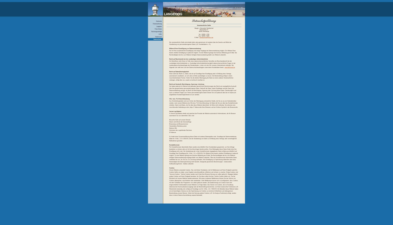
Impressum (158, 37)
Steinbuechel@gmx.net (206, 37)
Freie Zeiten (158, 29)
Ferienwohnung (157, 24)
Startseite (159, 21)
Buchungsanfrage (156, 31)
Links (160, 34)
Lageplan (159, 26)
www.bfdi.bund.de (230, 67)
